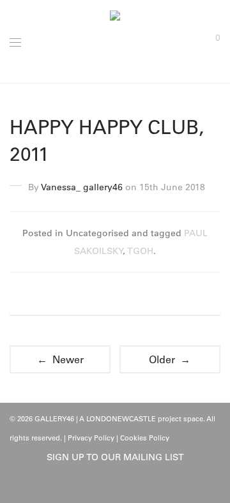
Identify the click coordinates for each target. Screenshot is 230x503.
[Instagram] (125, 485)
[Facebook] (105, 485)
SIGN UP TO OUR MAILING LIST (115, 457)
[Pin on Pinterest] (133, 295)
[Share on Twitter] (115, 295)
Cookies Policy (144, 437)
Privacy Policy (91, 437)
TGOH (140, 251)
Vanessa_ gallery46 (82, 187)
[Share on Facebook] (96, 295)
